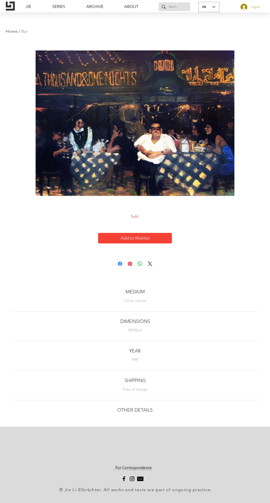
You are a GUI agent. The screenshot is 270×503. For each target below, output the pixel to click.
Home (12, 31)
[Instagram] (132, 479)
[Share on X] (150, 264)
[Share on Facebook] (120, 264)
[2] (140, 479)
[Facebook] (124, 479)
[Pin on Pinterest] (130, 264)
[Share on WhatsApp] (140, 264)
